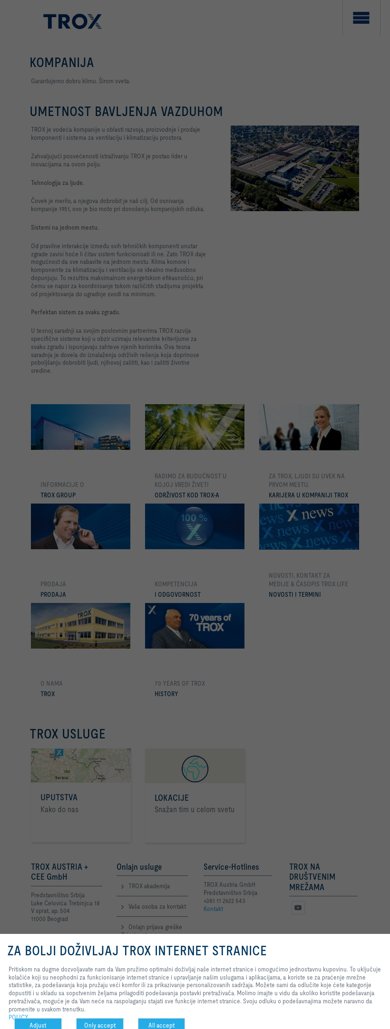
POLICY (19, 1017)
